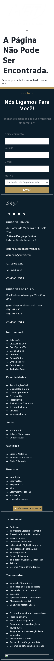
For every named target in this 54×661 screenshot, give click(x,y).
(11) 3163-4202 (14, 314)
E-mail (8, 162)
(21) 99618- (12, 264)
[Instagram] (8, 214)
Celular (9, 148)
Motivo (9, 176)
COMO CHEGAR (15, 278)
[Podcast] (24, 214)
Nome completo (14, 134)
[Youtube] (19, 214)
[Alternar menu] (27, 29)
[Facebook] (14, 214)
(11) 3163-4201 (13, 309)
